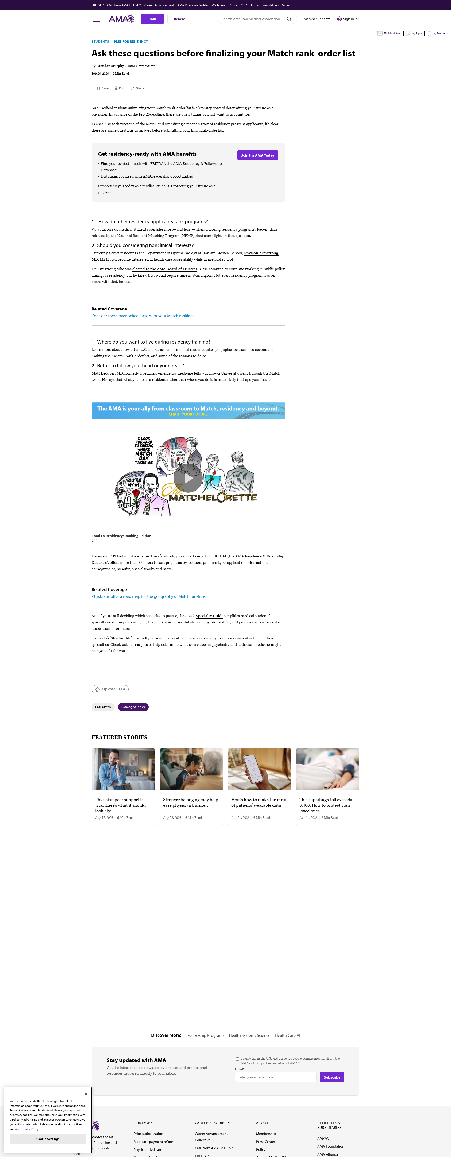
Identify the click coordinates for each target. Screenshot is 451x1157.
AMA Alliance (327, 1154)
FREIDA (219, 556)
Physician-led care (148, 1149)
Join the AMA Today (257, 155)
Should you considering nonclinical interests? (145, 245)
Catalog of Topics (133, 707)
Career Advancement (159, 5)
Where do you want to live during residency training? (153, 341)
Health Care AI (287, 1035)
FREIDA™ (98, 5)
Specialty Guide (209, 616)
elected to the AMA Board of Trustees (164, 269)
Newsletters (270, 5)
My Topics (417, 33)
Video (286, 5)
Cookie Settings (47, 1139)
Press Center (265, 1141)
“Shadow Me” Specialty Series (135, 638)
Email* (239, 1069)
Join (152, 18)
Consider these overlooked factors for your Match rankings (143, 315)
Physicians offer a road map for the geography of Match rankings (149, 596)
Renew (179, 18)
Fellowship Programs (206, 1035)
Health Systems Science (249, 1035)
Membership (266, 1133)
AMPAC (323, 1138)
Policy (261, 1149)
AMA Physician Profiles (193, 5)
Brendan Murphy (110, 66)
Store (233, 5)
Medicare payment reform (154, 1141)
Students (100, 41)
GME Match (103, 707)
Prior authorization (148, 1133)
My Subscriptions (392, 33)
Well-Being (219, 5)
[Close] (86, 1094)
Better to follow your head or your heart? (140, 365)
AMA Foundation (330, 1146)
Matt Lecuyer (103, 373)
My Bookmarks (441, 33)
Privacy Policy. (30, 1128)
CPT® (244, 5)
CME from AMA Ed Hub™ (124, 5)
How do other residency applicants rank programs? (153, 221)
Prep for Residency (131, 41)
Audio (255, 5)
